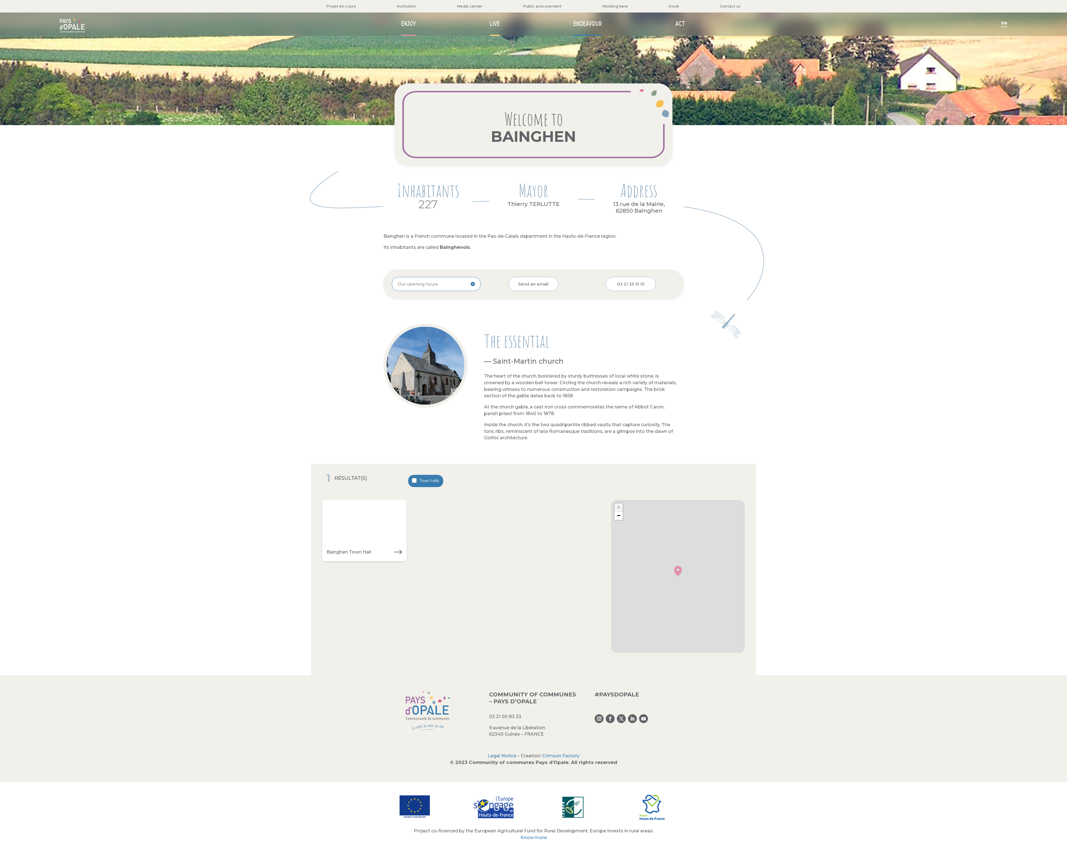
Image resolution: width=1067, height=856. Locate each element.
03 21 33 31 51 (631, 284)
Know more (533, 837)
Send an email (533, 284)
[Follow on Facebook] (610, 718)
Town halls (429, 480)
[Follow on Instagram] (599, 718)
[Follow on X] (621, 718)
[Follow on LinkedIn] (632, 718)
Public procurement (542, 6)
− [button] (618, 515)
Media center (470, 6)
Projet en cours (341, 6)
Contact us (730, 6)
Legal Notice (502, 755)
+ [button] (618, 507)
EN (1004, 23)
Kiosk (674, 6)
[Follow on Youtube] (643, 718)
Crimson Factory (561, 755)
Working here (615, 6)
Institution (406, 6)
